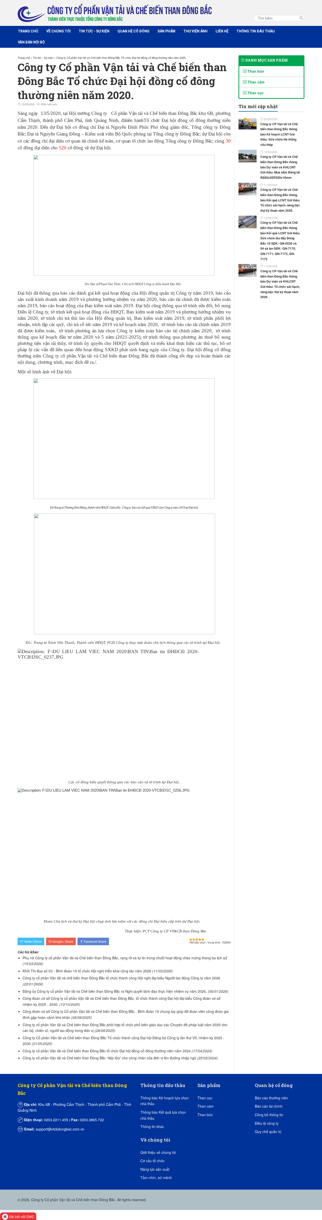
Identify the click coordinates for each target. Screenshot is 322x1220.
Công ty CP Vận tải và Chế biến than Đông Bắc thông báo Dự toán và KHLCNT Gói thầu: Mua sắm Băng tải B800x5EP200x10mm (280, 167)
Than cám (255, 81)
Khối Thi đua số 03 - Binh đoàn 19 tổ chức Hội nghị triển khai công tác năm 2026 (87, 970)
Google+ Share (62, 941)
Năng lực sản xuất (154, 1169)
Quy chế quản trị (268, 1131)
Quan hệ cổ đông (133, 31)
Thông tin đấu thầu (255, 31)
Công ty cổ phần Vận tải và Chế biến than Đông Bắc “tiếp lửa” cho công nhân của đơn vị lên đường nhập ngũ (109, 1057)
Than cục (255, 92)
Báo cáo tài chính (269, 1106)
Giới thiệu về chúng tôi (158, 1152)
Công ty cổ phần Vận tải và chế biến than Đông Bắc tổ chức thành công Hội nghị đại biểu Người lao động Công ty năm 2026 (121, 977)
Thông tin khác (152, 1126)
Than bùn (255, 71)
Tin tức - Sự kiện (94, 31)
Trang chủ (28, 31)
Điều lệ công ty (266, 1123)
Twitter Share (32, 941)
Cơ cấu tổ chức (152, 1160)
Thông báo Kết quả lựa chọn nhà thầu (163, 1115)
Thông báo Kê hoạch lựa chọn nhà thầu (164, 1100)
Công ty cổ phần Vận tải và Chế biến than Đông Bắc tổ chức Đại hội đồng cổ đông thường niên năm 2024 (107, 1050)
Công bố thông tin (269, 1114)
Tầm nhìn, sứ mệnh (156, 1177)
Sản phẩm (166, 31)
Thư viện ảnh (195, 31)
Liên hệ (222, 31)
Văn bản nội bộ (31, 42)
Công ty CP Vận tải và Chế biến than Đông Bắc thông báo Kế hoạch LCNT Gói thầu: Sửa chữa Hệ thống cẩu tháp (279, 134)
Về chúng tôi (58, 31)
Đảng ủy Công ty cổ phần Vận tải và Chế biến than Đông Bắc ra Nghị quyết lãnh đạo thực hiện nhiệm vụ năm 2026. (115, 991)
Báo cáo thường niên (271, 1097)
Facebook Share (94, 941)
